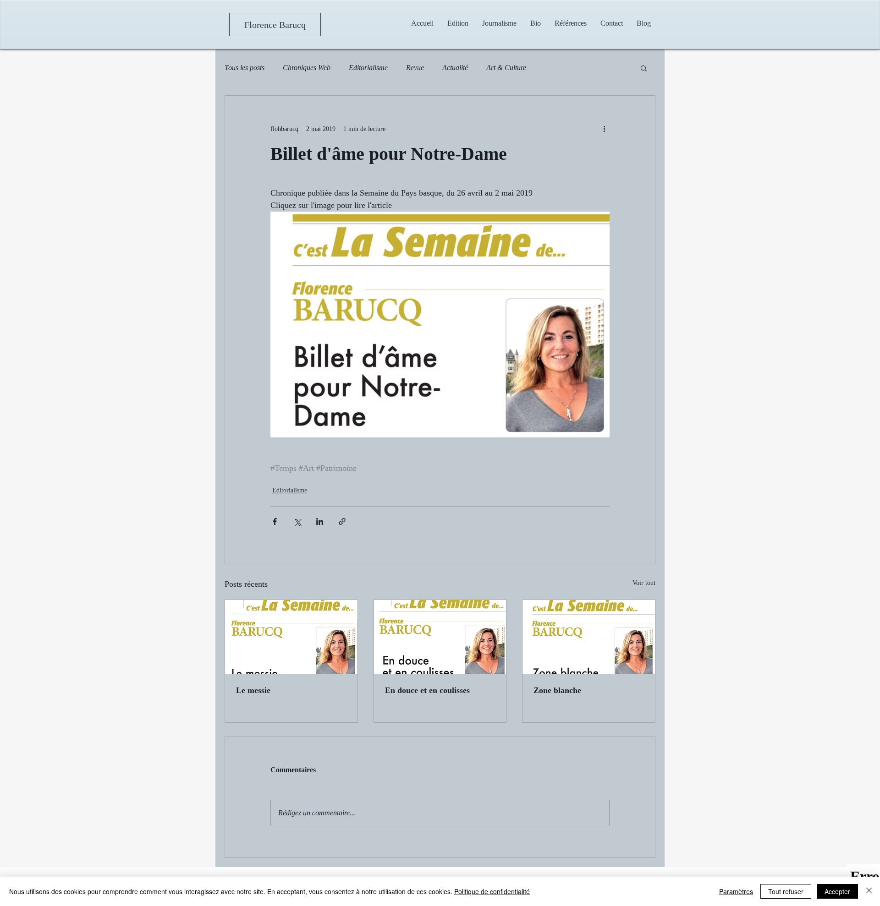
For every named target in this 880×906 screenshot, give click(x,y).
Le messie (253, 690)
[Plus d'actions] (604, 128)
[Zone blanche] (588, 637)
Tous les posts (244, 67)
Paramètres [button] (736, 891)
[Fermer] (869, 891)
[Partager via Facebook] (274, 521)
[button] (499, 23)
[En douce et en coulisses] (440, 637)
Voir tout (643, 582)
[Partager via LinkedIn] (319, 521)
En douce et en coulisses (427, 690)
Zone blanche (557, 690)
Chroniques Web (306, 67)
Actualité (455, 67)
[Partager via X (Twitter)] (297, 521)
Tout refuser (785, 891)
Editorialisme (368, 67)
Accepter (837, 891)
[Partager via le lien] (342, 521)
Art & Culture (506, 67)
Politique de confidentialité (492, 891)
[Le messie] (291, 637)
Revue (415, 67)
